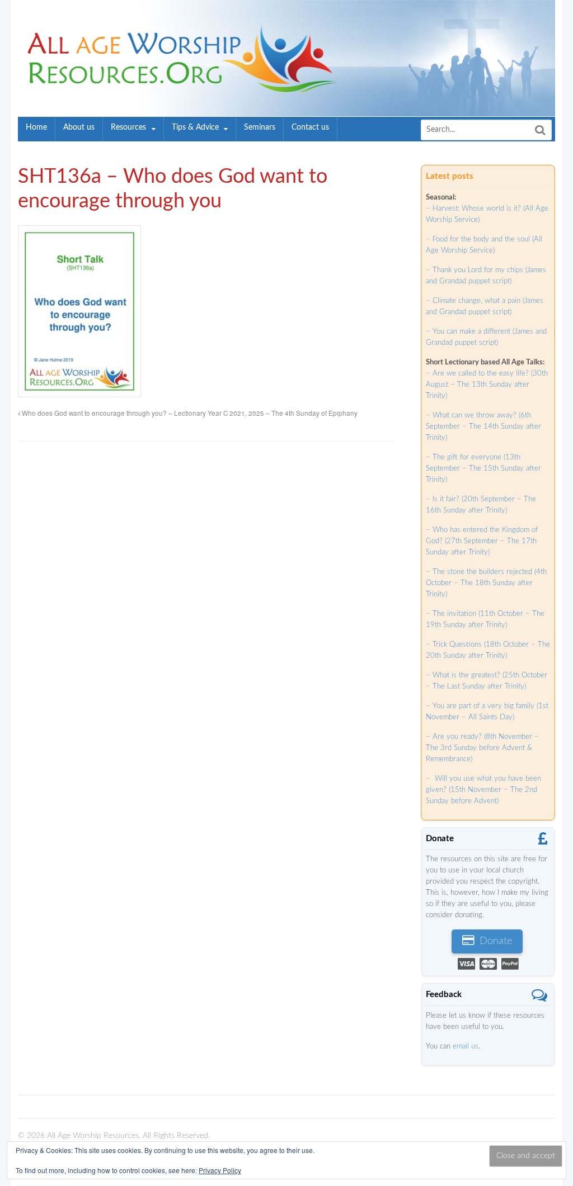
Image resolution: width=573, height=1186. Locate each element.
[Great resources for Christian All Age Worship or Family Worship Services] (179, 86)
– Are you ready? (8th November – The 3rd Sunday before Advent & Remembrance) (482, 748)
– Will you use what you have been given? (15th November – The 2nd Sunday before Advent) (483, 790)
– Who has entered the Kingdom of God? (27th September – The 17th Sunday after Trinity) (482, 541)
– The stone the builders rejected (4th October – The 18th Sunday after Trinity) (486, 583)
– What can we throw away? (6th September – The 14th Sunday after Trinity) (483, 427)
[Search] (540, 130)
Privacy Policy (220, 1170)
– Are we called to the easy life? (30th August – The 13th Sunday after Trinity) (487, 385)
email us (465, 1046)
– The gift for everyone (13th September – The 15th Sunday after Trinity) (483, 468)
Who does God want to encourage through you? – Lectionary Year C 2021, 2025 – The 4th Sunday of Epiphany (189, 413)
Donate (494, 941)
